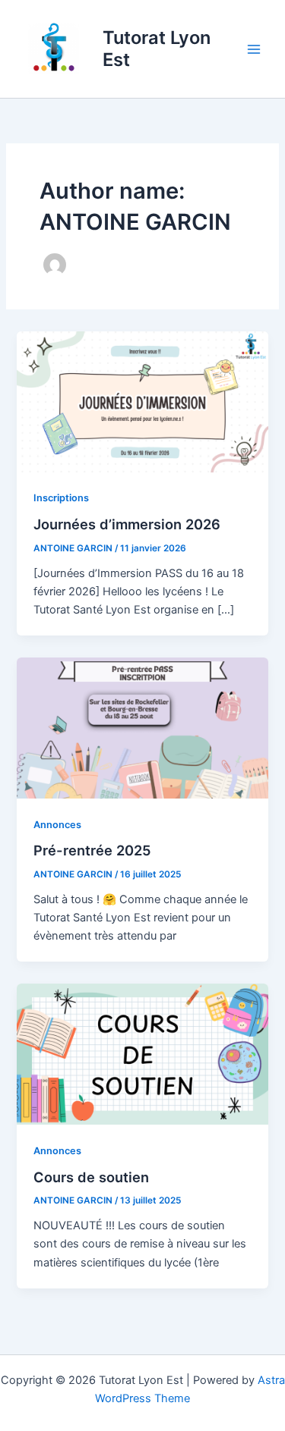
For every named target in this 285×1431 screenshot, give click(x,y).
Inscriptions (61, 498)
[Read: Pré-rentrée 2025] (142, 727)
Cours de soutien (91, 1177)
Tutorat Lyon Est (157, 48)
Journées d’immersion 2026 (126, 524)
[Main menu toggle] (254, 49)
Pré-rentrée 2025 (92, 850)
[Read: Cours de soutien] (142, 1053)
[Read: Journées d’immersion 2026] (142, 401)
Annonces (57, 824)
